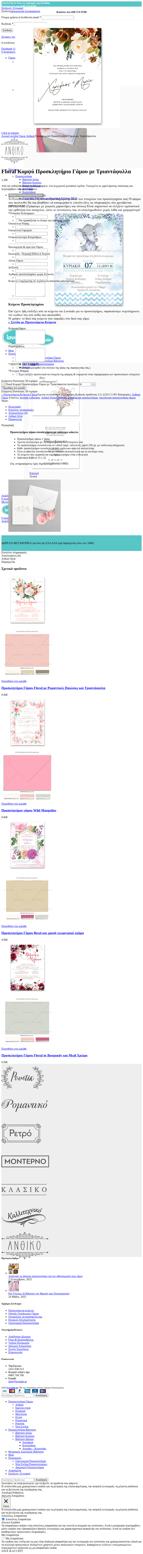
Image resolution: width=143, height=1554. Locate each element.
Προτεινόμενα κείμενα (21, 1310)
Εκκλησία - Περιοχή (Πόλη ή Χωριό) (29, 253)
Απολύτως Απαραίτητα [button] (14, 1515)
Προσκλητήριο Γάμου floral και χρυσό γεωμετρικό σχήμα (42, 933)
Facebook (6, 48)
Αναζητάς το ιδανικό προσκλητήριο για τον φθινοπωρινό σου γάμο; (45, 1276)
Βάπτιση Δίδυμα (24, 1439)
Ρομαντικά (21, 1420)
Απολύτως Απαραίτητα (18, 1519)
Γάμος (22, 136)
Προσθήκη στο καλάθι (14, 388)
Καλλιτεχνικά (22, 1407)
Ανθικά (30, 136)
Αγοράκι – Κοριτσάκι (34, 1448)
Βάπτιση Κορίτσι (31, 182)
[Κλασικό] (24, 1202)
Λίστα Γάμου (15, 260)
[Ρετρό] (21, 1146)
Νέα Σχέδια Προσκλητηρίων (31, 1464)
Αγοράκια (27, 1442)
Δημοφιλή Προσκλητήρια (29, 1467)
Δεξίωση (13, 267)
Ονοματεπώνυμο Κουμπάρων (25, 237)
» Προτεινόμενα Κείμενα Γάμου (19, 394)
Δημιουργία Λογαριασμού (25, 11)
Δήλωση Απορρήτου (19, 1346)
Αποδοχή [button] (6, 1492)
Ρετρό (18, 1417)
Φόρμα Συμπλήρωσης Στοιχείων (26, 195)
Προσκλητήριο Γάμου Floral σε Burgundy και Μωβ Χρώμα (44, 1055)
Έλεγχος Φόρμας (18, 370)
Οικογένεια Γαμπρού (20, 230)
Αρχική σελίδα (10, 136)
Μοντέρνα (21, 1414)
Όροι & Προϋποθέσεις (21, 1339)
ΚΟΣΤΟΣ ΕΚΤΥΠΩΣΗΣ (23, 364)
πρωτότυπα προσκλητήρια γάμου (117, 397)
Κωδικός (7, 23)
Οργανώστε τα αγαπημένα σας (25, 1316)
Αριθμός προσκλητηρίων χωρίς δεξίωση (30, 274)
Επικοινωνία (15, 1352)
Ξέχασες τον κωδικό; (13, 36)
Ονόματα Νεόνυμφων (21, 213)
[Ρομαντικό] (24, 1118)
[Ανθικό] (24, 1258)
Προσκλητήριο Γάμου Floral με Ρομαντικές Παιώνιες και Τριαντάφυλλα (53, 688)
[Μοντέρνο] (25, 1174)
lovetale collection (30, 397)
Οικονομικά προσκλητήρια (83, 397)
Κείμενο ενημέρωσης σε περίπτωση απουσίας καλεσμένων (41, 280)
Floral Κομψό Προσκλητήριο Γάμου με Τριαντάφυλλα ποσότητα (42, 384)
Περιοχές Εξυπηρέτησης (22, 1319)
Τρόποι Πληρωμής (18, 1342)
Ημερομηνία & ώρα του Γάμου (25, 247)
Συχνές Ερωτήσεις (18, 1349)
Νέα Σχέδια (21, 1426)
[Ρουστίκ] (22, 1090)
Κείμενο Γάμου (17, 328)
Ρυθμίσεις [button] (18, 1492)
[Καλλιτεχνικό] (23, 1230)
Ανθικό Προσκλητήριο (53, 397)
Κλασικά (20, 1410)
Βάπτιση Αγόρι (30, 179)
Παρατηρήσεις (16, 346)
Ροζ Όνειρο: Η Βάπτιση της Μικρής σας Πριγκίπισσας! (39, 1293)
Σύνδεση (7, 30)
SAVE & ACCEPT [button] (12, 1550)
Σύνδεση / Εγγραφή (19, 1473)
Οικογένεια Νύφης (18, 223)
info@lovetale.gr (17, 1381)
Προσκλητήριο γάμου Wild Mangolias (28, 810)
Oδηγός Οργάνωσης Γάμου (23, 1313)
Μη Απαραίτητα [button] (10, 1534)
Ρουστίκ (19, 1423)
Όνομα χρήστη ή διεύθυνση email (21, 17)
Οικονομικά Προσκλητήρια (23, 1323)
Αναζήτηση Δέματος (19, 1336)
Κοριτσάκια (28, 192)
